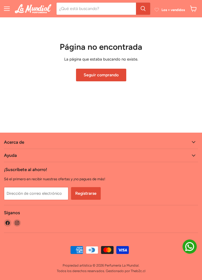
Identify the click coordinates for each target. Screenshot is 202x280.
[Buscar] (143, 9)
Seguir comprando (101, 74)
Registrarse (86, 193)
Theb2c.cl (138, 271)
